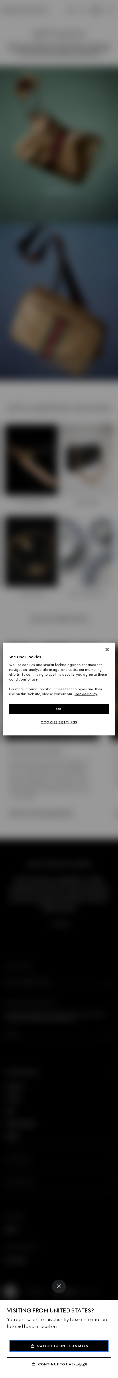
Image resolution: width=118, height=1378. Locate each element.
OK (59, 709)
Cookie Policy (85, 694)
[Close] (59, 1286)
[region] (59, 689)
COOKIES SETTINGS (59, 722)
